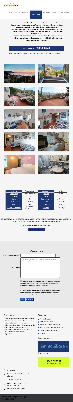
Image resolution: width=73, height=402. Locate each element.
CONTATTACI (65, 13)
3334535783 (15, 385)
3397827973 (22, 383)
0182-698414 (18, 379)
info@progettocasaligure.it (16, 388)
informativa (45, 281)
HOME (10, 13)
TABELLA (55, 13)
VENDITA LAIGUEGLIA (22, 13)
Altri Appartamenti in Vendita (36, 229)
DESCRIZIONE (35, 15)
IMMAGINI (46, 13)
